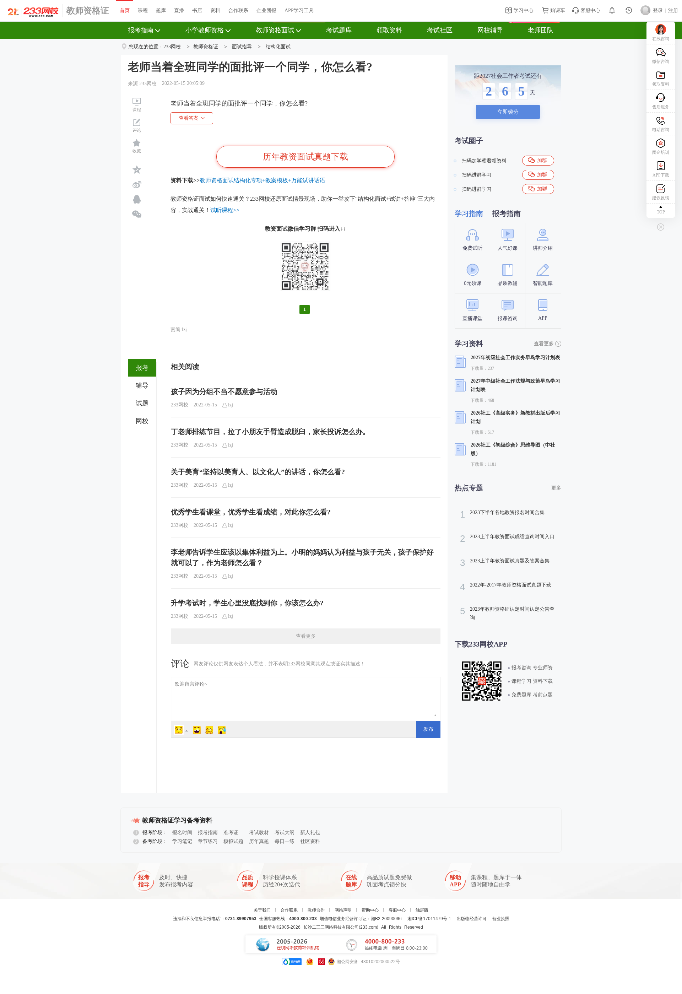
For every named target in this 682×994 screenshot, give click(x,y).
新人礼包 (310, 832)
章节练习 (208, 841)
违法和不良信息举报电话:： (214, 918)
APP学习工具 (299, 10)
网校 (142, 421)
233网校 (172, 46)
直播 (179, 10)
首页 (125, 10)
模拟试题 (233, 841)
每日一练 (284, 841)
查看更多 (306, 636)
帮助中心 (370, 910)
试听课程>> (224, 210)
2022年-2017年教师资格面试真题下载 (505, 587)
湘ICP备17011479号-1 (429, 918)
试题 (142, 403)
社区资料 (310, 841)
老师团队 (540, 30)
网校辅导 (490, 30)
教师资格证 (87, 10)
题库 (161, 10)
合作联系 (238, 10)
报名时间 (182, 832)
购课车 (557, 10)
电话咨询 (660, 129)
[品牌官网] (292, 961)
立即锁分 (508, 112)
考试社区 (440, 30)
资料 (215, 10)
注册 (673, 10)
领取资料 (389, 30)
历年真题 (259, 841)
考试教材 (259, 832)
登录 (658, 10)
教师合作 (316, 910)
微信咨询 (660, 61)
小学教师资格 (204, 30)
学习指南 (469, 213)
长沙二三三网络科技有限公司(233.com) (340, 927)
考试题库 (339, 30)
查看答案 (189, 118)
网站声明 (343, 910)
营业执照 (500, 918)
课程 (143, 10)
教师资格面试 (275, 30)
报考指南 (140, 30)
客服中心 (589, 10)
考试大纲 (284, 832)
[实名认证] (321, 961)
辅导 (142, 385)
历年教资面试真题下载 (305, 156)
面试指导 (242, 46)
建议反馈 (660, 197)
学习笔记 (182, 841)
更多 (556, 488)
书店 (197, 10)
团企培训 (660, 152)
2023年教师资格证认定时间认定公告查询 (507, 613)
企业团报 (266, 10)
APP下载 (661, 175)
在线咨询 (660, 38)
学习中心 (523, 10)
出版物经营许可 (472, 918)
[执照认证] (309, 961)
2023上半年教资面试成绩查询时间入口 (507, 538)
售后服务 (660, 106)
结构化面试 (278, 46)
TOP (661, 212)
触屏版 (422, 910)
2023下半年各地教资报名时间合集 (502, 514)
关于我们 (262, 910)
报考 (142, 367)
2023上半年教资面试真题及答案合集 (505, 562)
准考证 (230, 832)
